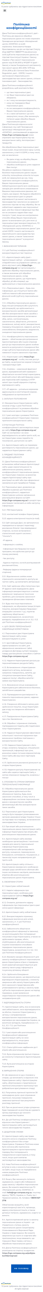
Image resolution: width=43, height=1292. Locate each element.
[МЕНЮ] (5, 10)
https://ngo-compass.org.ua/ (15, 135)
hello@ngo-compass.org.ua (19, 1192)
